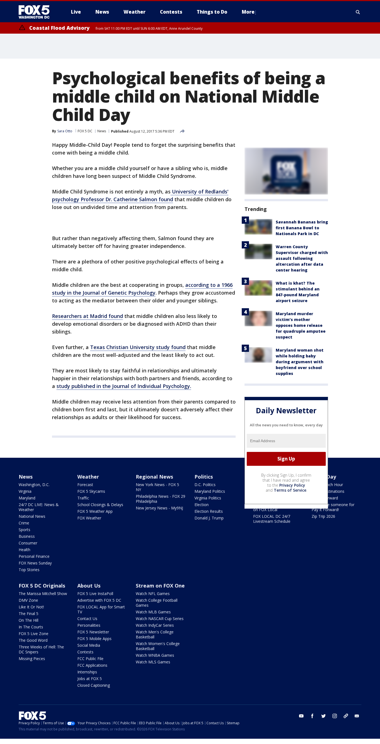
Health (24, 549)
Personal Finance (34, 556)
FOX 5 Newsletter (93, 631)
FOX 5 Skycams (91, 491)
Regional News (154, 476)
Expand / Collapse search (358, 12)
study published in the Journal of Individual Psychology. (123, 386)
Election (201, 504)
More (248, 12)
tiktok (345, 715)
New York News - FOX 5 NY (157, 487)
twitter (323, 715)
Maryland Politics (209, 491)
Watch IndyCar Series (155, 625)
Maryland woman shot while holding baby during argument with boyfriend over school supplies (300, 361)
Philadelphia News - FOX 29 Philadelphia (160, 499)
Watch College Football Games (156, 603)
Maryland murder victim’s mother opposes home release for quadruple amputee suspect (300, 325)
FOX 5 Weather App (95, 511)
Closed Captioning (93, 685)
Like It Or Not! (31, 606)
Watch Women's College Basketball (158, 646)
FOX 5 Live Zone (33, 633)
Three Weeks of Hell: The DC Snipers (41, 649)
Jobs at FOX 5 (89, 678)
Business (27, 536)
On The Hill (28, 620)
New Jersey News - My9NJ (159, 508)
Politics (203, 476)
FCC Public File (90, 658)
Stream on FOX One (160, 585)
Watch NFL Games (153, 593)
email (356, 715)
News (101, 131)
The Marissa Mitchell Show (43, 593)
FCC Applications (92, 665)
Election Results (208, 511)
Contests (85, 652)
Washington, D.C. (34, 484)
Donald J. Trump (209, 518)
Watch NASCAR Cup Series (160, 618)
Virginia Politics (207, 498)
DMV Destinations (328, 491)
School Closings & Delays (100, 504)
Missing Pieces (32, 658)
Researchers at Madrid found (87, 316)
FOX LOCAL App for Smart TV (101, 609)
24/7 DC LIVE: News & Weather (39, 507)
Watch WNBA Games (155, 655)
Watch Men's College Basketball (155, 634)
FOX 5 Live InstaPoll (95, 593)
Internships (87, 672)
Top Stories (29, 569)
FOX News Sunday (35, 563)
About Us (88, 585)
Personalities (88, 625)
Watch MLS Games (153, 662)
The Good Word (33, 640)
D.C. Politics (205, 484)
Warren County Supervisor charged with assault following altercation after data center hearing (302, 258)
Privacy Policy (292, 485)
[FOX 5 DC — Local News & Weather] (37, 12)
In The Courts (31, 626)
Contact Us (87, 618)
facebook (312, 715)
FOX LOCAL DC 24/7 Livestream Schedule (271, 519)
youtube (301, 715)
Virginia (25, 491)
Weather (88, 476)
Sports (24, 529)
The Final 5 (28, 613)
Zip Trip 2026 (323, 516)
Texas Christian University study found (138, 347)
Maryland (27, 498)
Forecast (85, 484)
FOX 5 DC (85, 131)
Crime (24, 523)
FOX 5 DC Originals (42, 585)
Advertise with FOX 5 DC (99, 600)
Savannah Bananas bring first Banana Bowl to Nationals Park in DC (302, 227)
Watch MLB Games (153, 611)
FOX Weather (89, 518)
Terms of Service (290, 490)
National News (32, 516)
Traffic (83, 498)
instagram (334, 715)
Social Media (88, 645)
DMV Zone (28, 600)
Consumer (28, 543)
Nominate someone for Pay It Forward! (333, 507)
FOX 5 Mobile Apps (94, 638)
